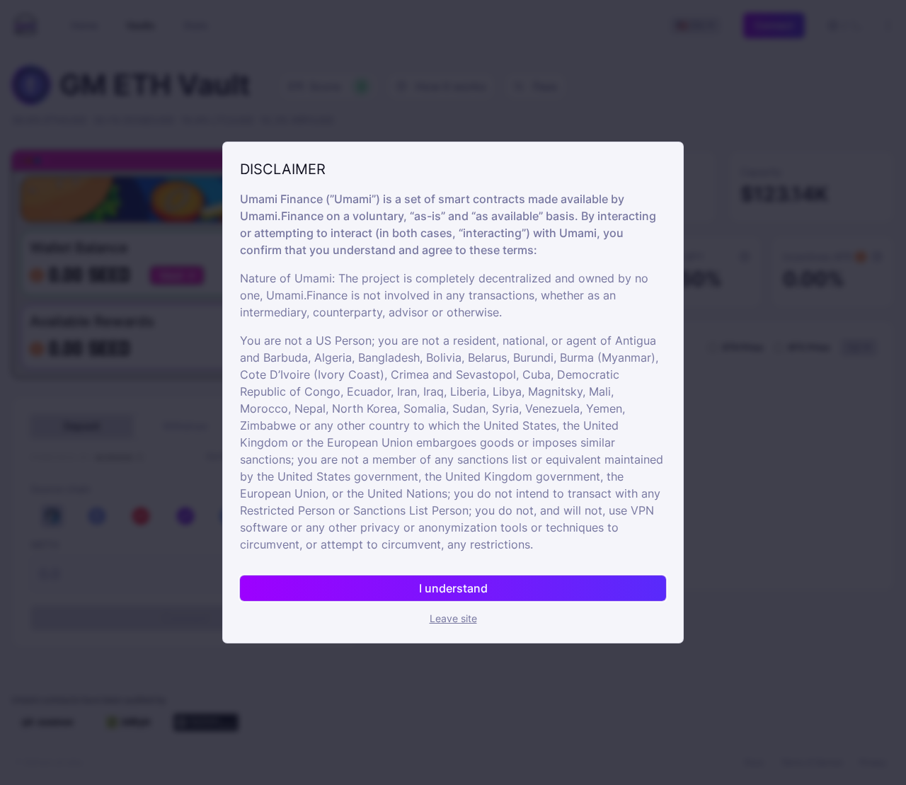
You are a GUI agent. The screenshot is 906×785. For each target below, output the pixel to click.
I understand (453, 588)
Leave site (453, 618)
